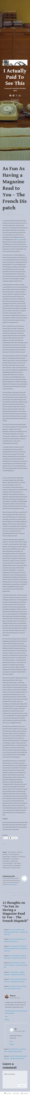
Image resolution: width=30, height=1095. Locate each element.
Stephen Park (14, 861)
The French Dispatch (8, 863)
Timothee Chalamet (8, 865)
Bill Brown (13, 995)
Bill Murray (19, 852)
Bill (5, 212)
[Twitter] (16, 95)
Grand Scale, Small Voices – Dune (18, 895)
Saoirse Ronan (6, 861)
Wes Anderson (17, 865)
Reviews (11, 212)
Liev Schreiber (21, 856)
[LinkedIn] (13, 95)
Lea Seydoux (14, 856)
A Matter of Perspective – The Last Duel (12, 893)
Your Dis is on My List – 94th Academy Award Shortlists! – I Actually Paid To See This (15, 932)
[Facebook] (10, 95)
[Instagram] (19, 95)
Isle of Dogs (19, 239)
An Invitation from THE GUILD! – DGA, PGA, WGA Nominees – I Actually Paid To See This (15, 949)
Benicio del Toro (12, 852)
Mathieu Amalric (7, 859)
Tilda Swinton (17, 863)
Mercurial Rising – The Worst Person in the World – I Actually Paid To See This (15, 965)
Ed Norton (5, 854)
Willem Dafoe (6, 867)
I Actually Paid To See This (15, 77)
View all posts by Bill (12, 884)
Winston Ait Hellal (15, 867)
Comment (21, 1085)
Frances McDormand (14, 854)
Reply (7, 1019)
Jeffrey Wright (6, 856)
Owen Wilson (15, 859)
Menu (16, 100)
